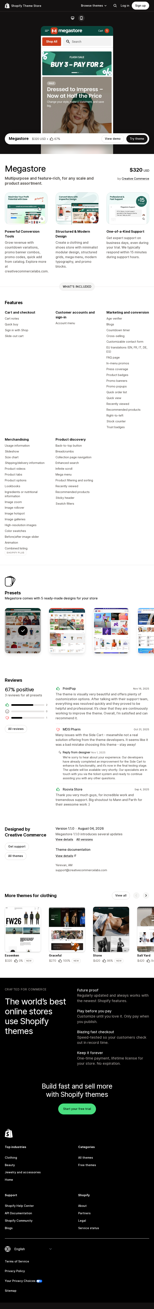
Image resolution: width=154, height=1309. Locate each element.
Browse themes (92, 5)
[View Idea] (67, 630)
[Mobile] (81, 18)
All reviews (16, 728)
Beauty (10, 1165)
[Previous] (136, 895)
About (82, 1205)
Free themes (87, 1165)
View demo (113, 138)
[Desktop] (72, 18)
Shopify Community (18, 1220)
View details (64, 839)
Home (9, 1179)
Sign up (140, 5)
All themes (15, 856)
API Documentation (18, 1213)
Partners (84, 1213)
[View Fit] (111, 630)
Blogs (9, 1228)
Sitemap (10, 1290)
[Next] (146, 895)
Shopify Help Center (19, 1205)
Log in (125, 5)
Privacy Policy (15, 1271)
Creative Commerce (135, 178)
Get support (16, 846)
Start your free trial (77, 1108)
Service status (88, 1228)
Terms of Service (17, 1261)
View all (121, 895)
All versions (84, 839)
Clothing (11, 1157)
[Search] (115, 5)
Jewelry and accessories (23, 1172)
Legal (82, 1220)
